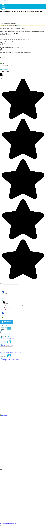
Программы (3, 6)
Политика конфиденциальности (20, 524)
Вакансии (32, 524)
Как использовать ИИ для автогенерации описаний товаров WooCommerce (9, 359)
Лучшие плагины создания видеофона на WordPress (6, 345)
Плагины (3, 4)
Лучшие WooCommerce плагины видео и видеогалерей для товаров (8, 468)
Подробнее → (18, 25)
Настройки (3, 5)
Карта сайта (6, 524)
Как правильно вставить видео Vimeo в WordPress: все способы (8, 523)
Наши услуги (3, 7)
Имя (1, 282)
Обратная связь (26, 524)
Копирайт (29, 524)
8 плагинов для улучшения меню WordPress (5, 331)
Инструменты (3, 8)
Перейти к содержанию (3, 0)
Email (1, 283)
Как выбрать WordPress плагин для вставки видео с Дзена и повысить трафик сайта (10, 352)
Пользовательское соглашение (12, 524)
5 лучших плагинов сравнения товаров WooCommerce (7, 338)
